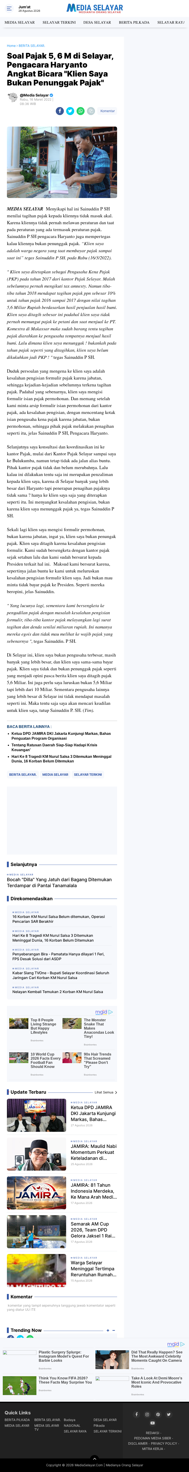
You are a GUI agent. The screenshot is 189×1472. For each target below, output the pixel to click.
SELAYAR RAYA (171, 22)
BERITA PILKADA (134, 22)
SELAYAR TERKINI (59, 22)
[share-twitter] (70, 111)
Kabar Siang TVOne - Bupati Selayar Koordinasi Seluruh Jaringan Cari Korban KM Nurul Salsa (60, 975)
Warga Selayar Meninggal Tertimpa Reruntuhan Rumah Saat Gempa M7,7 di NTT (92, 1269)
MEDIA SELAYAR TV (46, 1427)
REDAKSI (152, 1433)
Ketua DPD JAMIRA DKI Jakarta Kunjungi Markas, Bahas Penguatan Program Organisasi (93, 1113)
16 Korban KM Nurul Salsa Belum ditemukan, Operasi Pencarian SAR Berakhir (58, 919)
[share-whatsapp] (81, 111)
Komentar (107, 111)
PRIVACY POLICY (164, 1443)
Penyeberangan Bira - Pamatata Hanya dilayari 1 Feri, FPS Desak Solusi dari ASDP (58, 956)
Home (11, 46)
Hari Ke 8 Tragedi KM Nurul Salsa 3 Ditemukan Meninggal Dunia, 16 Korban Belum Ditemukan (53, 938)
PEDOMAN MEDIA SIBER (152, 1438)
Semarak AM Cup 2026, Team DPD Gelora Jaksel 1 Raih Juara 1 (92, 1230)
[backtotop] (94, 1459)
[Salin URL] (91, 111)
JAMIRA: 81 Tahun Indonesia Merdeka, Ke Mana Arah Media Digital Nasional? (93, 1191)
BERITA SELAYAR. (23, 774)
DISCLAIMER (138, 1443)
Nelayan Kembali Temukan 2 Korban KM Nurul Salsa (57, 991)
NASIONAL (72, 1425)
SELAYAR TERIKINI (108, 1431)
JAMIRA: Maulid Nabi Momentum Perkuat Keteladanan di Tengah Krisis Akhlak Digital (94, 1152)
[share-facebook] (60, 111)
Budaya (69, 1420)
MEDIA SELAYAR (20, 22)
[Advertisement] (62, 820)
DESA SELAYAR (97, 22)
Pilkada (99, 1425)
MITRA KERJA (152, 1449)
